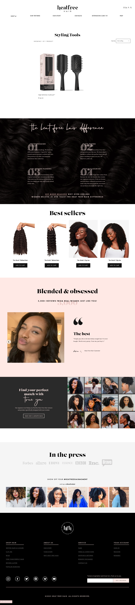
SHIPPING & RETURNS (85, 555)
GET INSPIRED (121, 580)
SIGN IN (116, 548)
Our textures (35, 16)
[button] (6, 601)
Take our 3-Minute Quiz (34, 416)
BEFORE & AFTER (11, 563)
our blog (78, 16)
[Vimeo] (45, 580)
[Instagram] (8, 580)
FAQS (80, 548)
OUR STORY (57, 16)
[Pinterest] (36, 580)
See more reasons (56, 194)
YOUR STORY (48, 551)
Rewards (117, 555)
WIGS (8, 555)
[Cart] (126, 7)
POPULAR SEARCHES (13, 566)
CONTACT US (82, 563)
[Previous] (9, 342)
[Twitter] (26, 580)
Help (121, 16)
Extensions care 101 (100, 16)
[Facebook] (17, 580)
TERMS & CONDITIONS (86, 551)
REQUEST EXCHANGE (85, 559)
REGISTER (117, 551)
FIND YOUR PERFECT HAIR (15, 559)
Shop (13, 16)
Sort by (113, 40)
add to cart (20, 265)
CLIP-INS (9, 551)
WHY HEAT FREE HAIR (51, 555)
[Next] (126, 342)
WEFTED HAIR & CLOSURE (15, 548)
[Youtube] (54, 580)
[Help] (124, 7)
